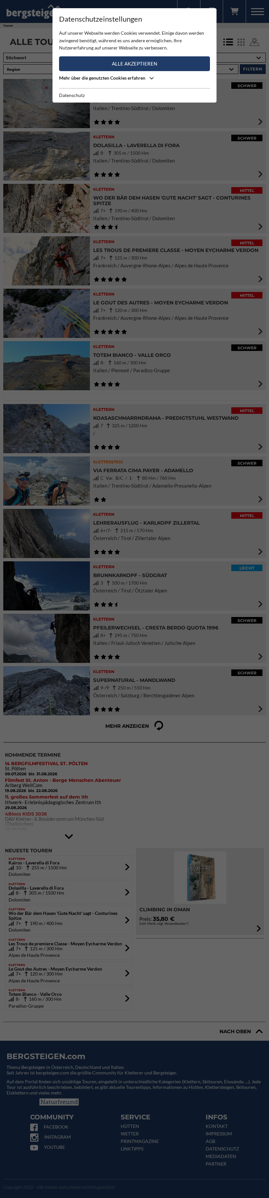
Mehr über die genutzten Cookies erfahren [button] (102, 78)
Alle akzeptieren (134, 64)
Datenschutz (72, 95)
